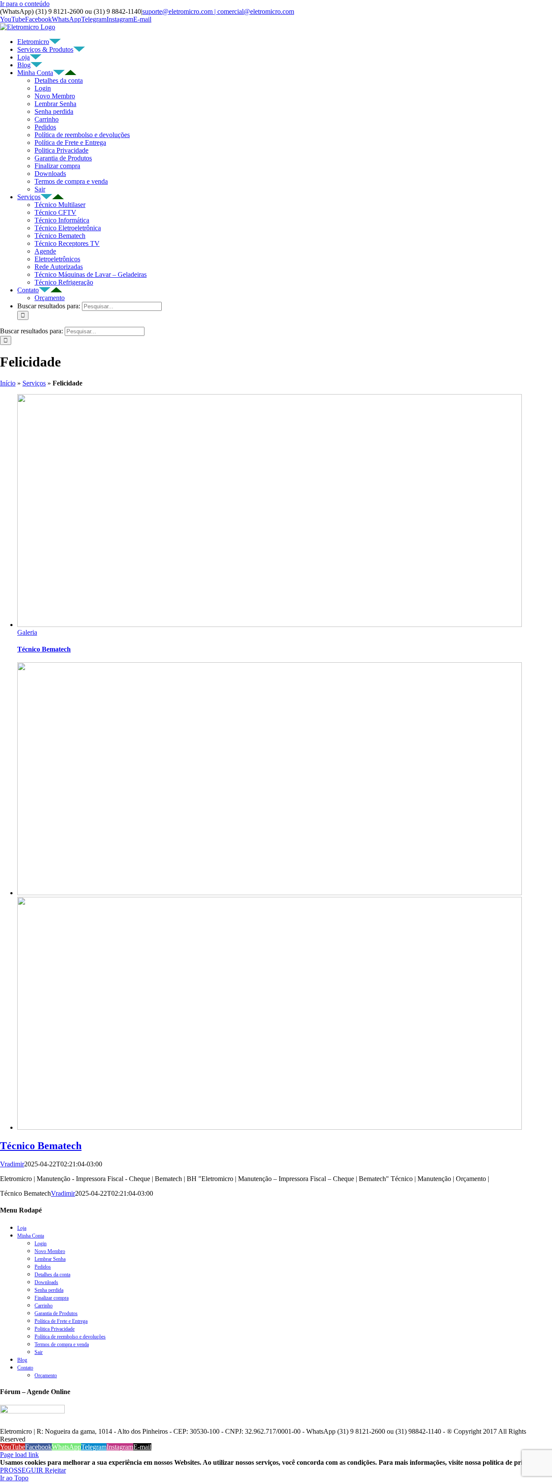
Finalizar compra (57, 165)
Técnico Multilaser (59, 204)
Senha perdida (53, 111)
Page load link (19, 1454)
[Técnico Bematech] (269, 892)
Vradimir (12, 1164)
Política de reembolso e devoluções (82, 134)
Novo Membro (54, 96)
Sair (39, 189)
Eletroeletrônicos (57, 259)
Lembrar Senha (55, 103)
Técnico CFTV (55, 212)
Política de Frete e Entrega (70, 142)
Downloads (50, 173)
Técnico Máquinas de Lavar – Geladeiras (90, 274)
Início (8, 383)
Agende (45, 251)
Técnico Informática (61, 220)
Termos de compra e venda (71, 181)
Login (42, 88)
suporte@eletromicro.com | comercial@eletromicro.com (218, 11)
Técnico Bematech (59, 235)
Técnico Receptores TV (67, 243)
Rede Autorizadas (58, 266)
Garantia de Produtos (63, 158)
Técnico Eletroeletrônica (67, 228)
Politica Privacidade (61, 150)
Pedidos (45, 127)
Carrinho (46, 119)
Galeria (27, 632)
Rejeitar (55, 1470)
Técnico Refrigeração (63, 282)
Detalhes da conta (58, 80)
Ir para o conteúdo (25, 3)
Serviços (34, 383)
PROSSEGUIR (22, 1470)
